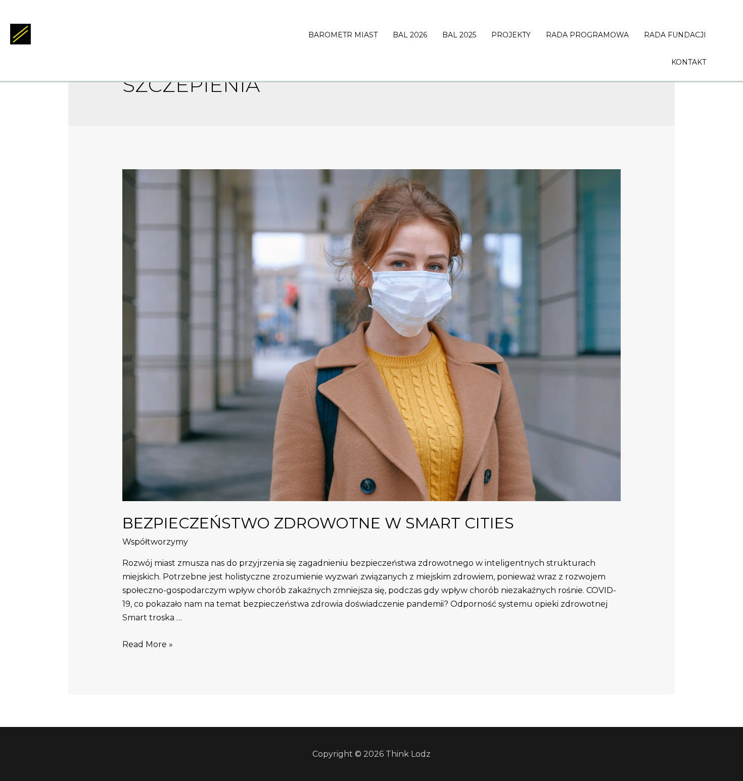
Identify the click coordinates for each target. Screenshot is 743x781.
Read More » (147, 644)
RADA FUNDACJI (675, 34)
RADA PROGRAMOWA (587, 34)
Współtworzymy (155, 542)
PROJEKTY (511, 34)
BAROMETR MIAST (343, 34)
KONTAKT (688, 62)
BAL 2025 (459, 34)
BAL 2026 (410, 34)
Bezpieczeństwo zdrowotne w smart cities (318, 523)
